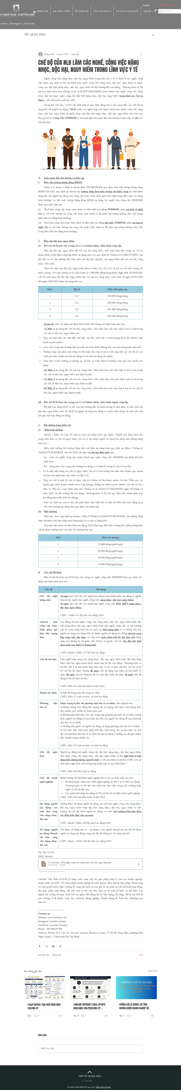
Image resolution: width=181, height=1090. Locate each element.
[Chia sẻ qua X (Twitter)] (46, 946)
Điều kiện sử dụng (103, 1087)
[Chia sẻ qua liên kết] (60, 946)
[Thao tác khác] (141, 54)
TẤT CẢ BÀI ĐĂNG (35, 34)
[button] (153, 35)
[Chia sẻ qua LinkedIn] (53, 946)
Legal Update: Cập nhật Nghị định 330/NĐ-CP (44, 1006)
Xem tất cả (152, 971)
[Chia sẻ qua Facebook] (39, 946)
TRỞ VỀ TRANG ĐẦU (90, 1076)
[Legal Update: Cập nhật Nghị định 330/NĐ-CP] (44, 987)
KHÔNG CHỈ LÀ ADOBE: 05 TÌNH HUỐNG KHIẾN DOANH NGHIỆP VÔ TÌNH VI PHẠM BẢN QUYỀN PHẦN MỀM (134, 1006)
